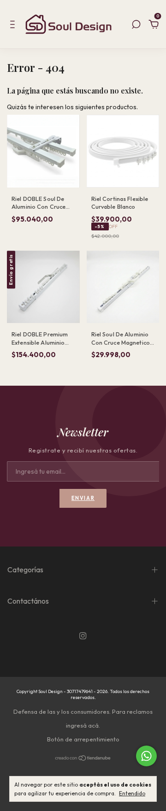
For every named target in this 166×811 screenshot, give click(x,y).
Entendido (132, 793)
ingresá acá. (83, 725)
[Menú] (14, 26)
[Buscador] (136, 26)
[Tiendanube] (83, 759)
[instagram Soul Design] (83, 636)
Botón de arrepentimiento (83, 739)
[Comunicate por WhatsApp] (146, 756)
